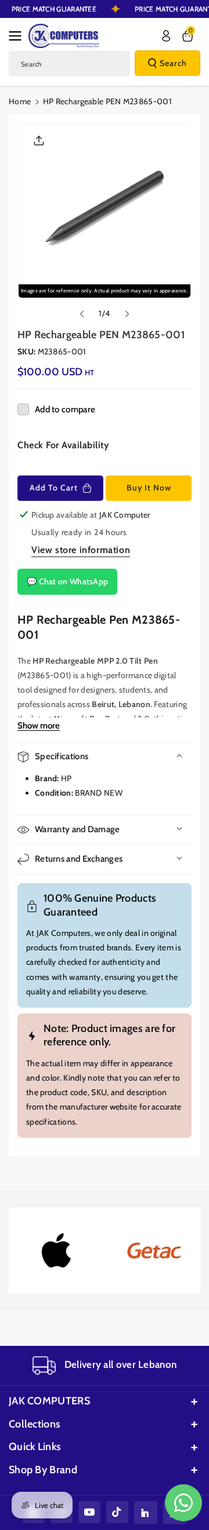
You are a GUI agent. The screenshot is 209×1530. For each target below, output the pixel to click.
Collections (34, 1424)
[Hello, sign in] (166, 36)
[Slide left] (82, 314)
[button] (18, 36)
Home (20, 101)
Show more (38, 725)
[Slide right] (127, 314)
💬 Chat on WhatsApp (67, 581)
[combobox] (69, 64)
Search (173, 63)
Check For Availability (63, 445)
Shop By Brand (43, 1469)
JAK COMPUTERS (49, 1400)
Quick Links (35, 1446)
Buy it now (149, 487)
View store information (80, 549)
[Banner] (56, 1250)
